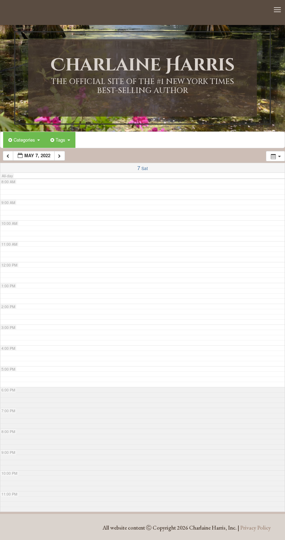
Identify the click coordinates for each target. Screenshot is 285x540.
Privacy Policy (255, 527)
